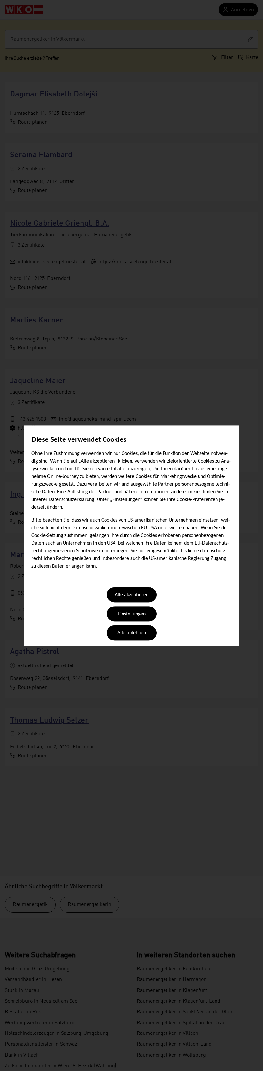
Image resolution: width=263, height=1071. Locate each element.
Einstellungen (132, 614)
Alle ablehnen (131, 633)
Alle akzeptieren (131, 595)
